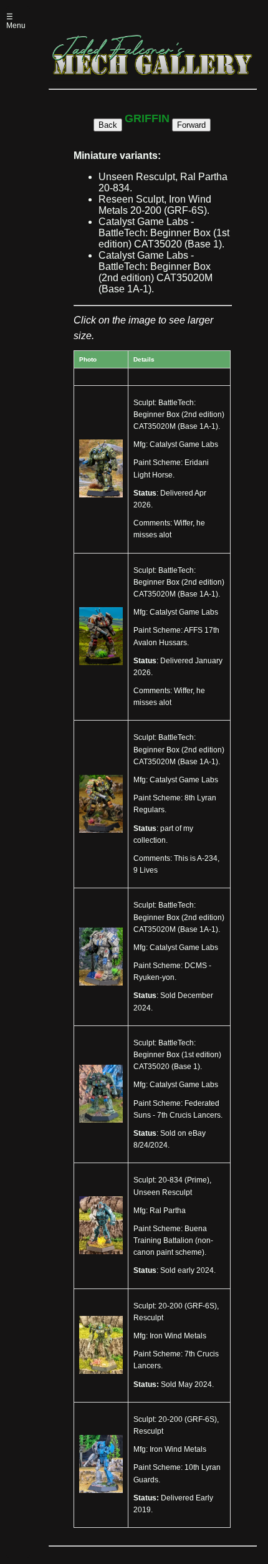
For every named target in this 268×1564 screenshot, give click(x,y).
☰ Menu (16, 21)
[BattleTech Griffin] (101, 495)
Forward (191, 125)
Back (107, 125)
